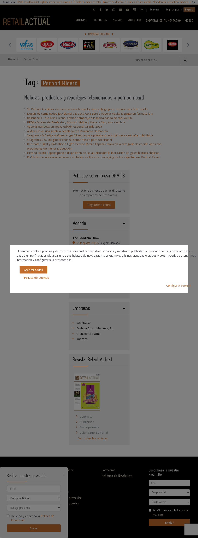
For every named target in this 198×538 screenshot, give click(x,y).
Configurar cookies (178, 285)
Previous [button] (10, 45)
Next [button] (188, 45)
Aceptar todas (33, 270)
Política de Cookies (36, 277)
